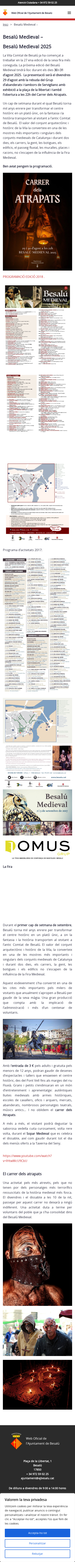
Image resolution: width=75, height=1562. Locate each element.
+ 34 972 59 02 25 (37, 1474)
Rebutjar (37, 1553)
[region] (37, 1527)
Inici (5, 24)
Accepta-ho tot (37, 1533)
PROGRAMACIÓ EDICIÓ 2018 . (24, 277)
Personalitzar (37, 1543)
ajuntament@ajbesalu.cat (37, 1478)
